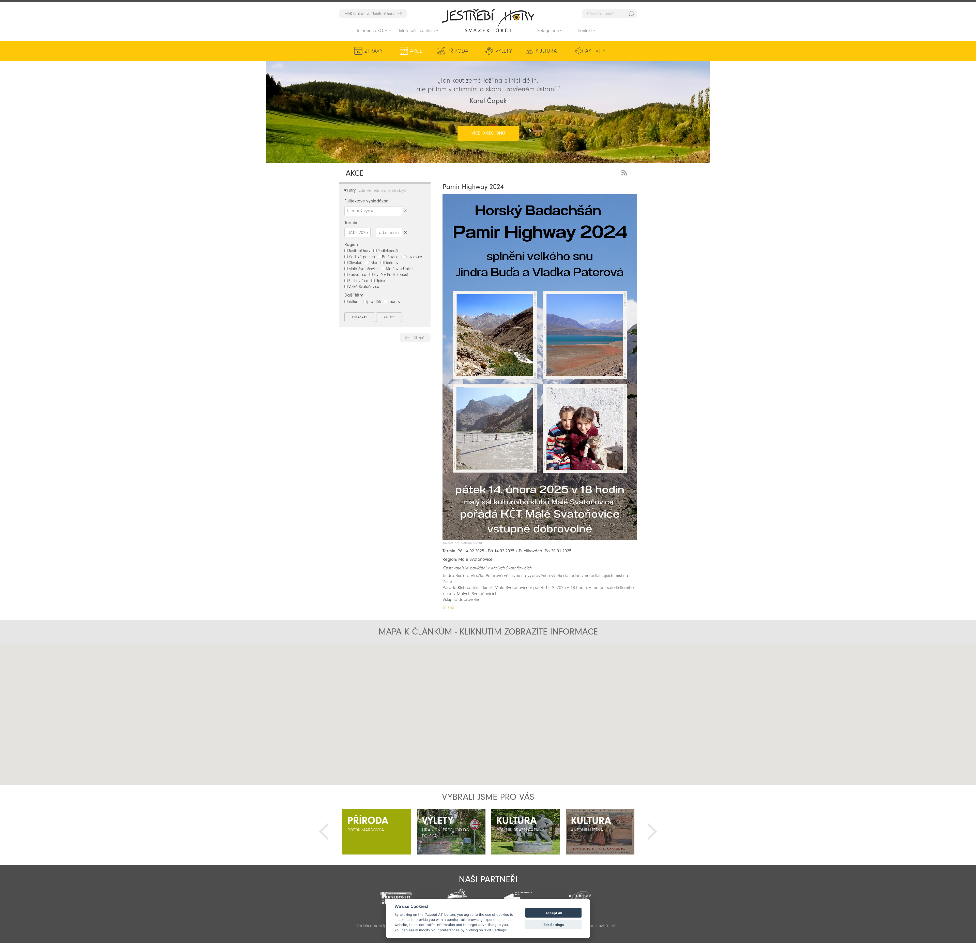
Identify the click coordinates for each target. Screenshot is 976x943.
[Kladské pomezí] (580, 895)
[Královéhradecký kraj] (519, 895)
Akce (416, 51)
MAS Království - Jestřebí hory (369, 13)
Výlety (503, 51)
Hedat (631, 14)
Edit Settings (553, 925)
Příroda (457, 51)
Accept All (553, 913)
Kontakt (585, 30)
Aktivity (595, 51)
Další (652, 831)
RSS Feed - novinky (625, 172)
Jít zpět (419, 337)
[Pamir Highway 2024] (540, 538)
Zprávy (373, 51)
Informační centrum (417, 30)
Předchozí (324, 831)
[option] (376, 831)
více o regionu (488, 133)
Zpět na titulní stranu (488, 20)
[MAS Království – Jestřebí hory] (395, 895)
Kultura (546, 51)
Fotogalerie (548, 30)
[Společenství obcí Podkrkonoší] (457, 896)
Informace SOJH (372, 30)
